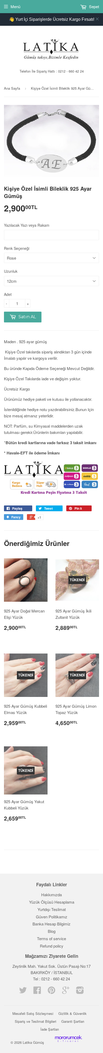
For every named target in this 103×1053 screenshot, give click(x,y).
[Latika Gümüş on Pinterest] (51, 991)
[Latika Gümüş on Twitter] (23, 991)
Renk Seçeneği (16, 248)
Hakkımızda (51, 894)
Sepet (93, 6)
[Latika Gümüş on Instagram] (80, 991)
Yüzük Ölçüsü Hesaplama (51, 902)
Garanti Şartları (72, 1021)
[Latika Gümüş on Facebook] (37, 991)
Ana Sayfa (12, 88)
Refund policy (51, 946)
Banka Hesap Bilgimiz (51, 924)
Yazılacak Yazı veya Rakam (26, 225)
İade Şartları (49, 1029)
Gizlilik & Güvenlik (72, 1013)
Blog (51, 931)
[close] (97, 19)
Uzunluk (10, 271)
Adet (8, 294)
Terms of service (51, 938)
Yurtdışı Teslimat (52, 909)
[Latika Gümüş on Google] (66, 991)
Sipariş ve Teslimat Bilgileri (35, 1021)
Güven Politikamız (51, 916)
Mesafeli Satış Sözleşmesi (32, 1013)
